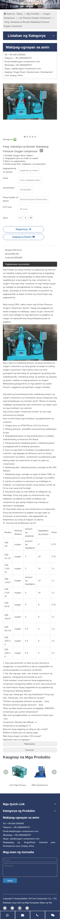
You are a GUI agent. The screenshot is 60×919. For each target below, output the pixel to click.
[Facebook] (5, 908)
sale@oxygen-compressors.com (25, 61)
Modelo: (9, 250)
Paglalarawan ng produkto (17, 264)
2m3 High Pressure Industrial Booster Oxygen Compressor (19, 785)
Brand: (8, 254)
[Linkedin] (12, 908)
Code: (8, 257)
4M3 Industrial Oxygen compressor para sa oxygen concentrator (41, 785)
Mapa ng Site (46, 902)
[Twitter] (20, 908)
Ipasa (10, 880)
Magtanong (21, 229)
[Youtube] (27, 908)
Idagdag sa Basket (21, 237)
